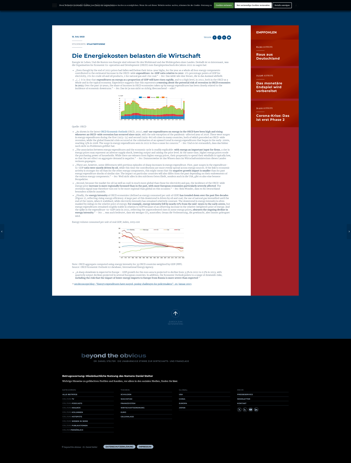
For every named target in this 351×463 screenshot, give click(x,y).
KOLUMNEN (72, 412)
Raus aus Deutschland (268, 56)
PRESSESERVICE (245, 394)
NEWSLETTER (243, 399)
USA (181, 394)
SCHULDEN (126, 394)
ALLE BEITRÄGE (69, 394)
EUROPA (183, 403)
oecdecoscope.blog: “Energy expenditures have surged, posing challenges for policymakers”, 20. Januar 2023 (132, 284)
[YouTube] (250, 409)
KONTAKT (241, 403)
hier (175, 381)
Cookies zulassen (224, 5)
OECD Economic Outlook (114, 131)
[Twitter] (239, 409)
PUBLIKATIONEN (75, 425)
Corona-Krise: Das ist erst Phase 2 (272, 117)
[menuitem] (119, 447)
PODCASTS (72, 403)
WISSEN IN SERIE (75, 421)
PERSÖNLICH (72, 430)
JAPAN (182, 408)
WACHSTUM (126, 399)
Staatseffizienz (96, 44)
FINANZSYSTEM (128, 403)
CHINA (182, 399)
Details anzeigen (282, 5)
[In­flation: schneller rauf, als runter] (2, 231)
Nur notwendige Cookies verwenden (253, 5)
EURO (123, 412)
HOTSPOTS (72, 416)
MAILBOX (71, 408)
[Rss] (245, 409)
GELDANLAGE (127, 416)
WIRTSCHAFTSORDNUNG (133, 408)
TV (68, 399)
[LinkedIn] (256, 409)
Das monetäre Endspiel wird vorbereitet (269, 87)
